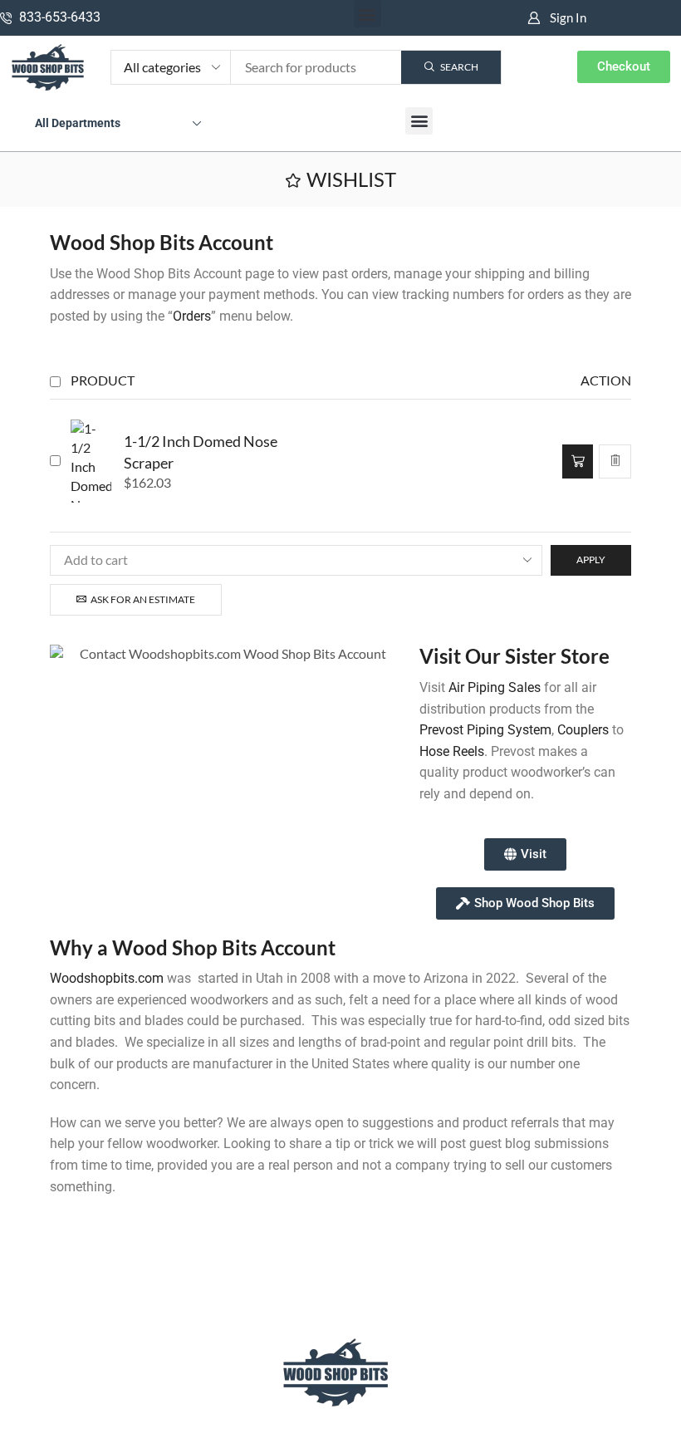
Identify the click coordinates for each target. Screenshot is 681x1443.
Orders (192, 316)
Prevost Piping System (485, 730)
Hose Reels (451, 751)
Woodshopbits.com (107, 978)
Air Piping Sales (494, 687)
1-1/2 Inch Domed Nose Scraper (200, 452)
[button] (367, 13)
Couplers (583, 730)
